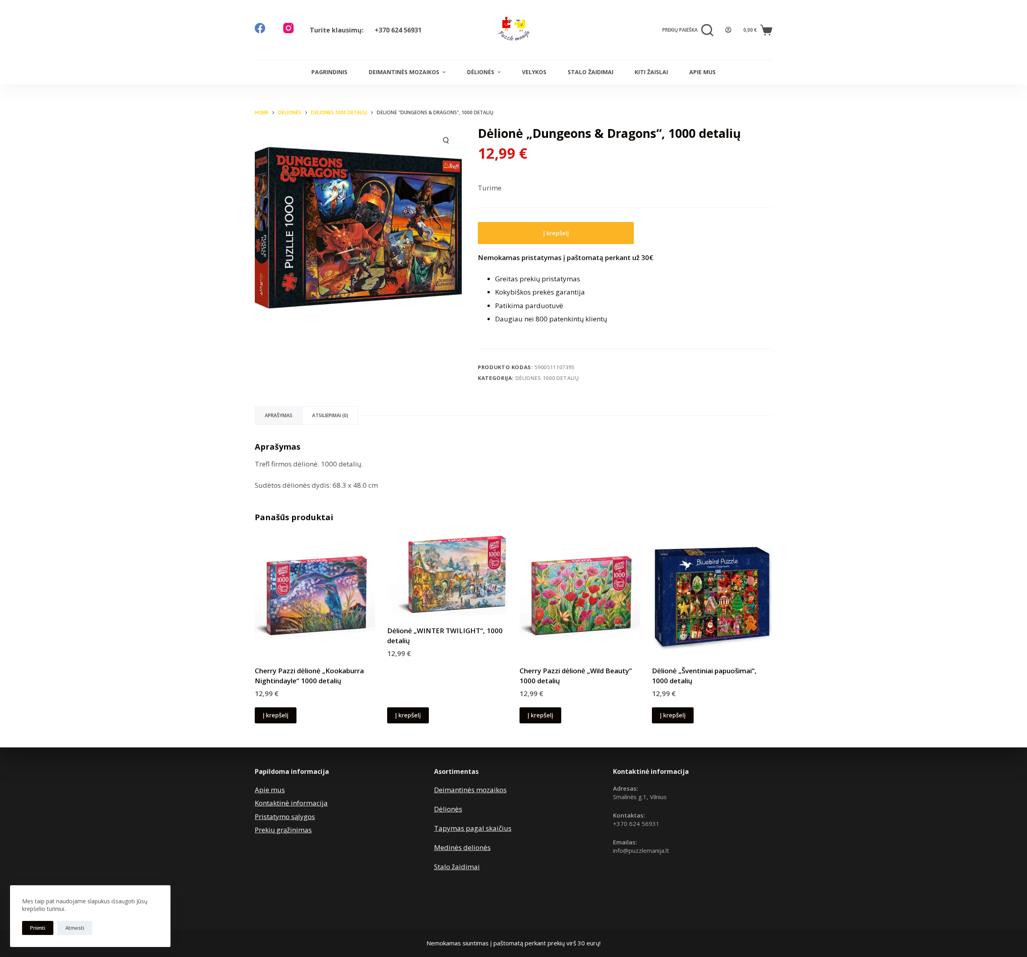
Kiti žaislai (651, 72)
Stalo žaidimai (590, 72)
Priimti (37, 927)
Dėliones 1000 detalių (547, 378)
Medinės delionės (462, 847)
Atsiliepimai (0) (330, 415)
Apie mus (702, 72)
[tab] (278, 415)
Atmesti (74, 927)
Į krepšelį (556, 233)
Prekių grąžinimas (283, 829)
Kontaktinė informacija (291, 803)
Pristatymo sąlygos (285, 816)
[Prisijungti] (728, 30)
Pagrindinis (329, 72)
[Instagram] (288, 28)
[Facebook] (260, 28)
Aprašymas (278, 415)
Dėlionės (480, 72)
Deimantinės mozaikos (404, 72)
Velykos (534, 72)
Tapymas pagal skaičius (472, 828)
